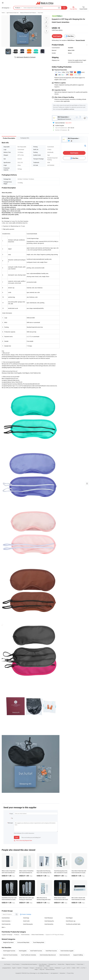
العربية (63, 968)
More (3, 958)
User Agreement (54, 973)
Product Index (80, 964)
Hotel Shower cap (70, 921)
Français (32, 968)
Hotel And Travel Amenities (10, 955)
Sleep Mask (40, 12)
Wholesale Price (52, 964)
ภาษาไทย (83, 968)
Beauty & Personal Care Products (28, 12)
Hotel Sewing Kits (49, 921)
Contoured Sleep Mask (23, 942)
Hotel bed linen (6, 918)
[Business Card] (85, 145)
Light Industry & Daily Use (12, 12)
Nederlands (57, 968)
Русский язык (39, 968)
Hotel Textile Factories (36, 951)
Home (3, 12)
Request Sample (80, 40)
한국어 (68, 968)
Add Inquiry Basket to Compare (26, 57)
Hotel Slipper (69, 918)
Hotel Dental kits (48, 924)
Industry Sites (61, 964)
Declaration (62, 973)
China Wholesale (43, 964)
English (14, 968)
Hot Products (7, 964)
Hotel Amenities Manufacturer (48, 955)
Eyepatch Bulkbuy (78, 955)
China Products (15, 964)
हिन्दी (78, 968)
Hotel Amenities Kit (65, 955)
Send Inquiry (57, 36)
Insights (48, 966)
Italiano (46, 968)
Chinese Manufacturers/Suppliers (29, 964)
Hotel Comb (26, 921)
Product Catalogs (26, 914)
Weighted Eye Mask (8, 942)
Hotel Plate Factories (51, 951)
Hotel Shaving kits (28, 924)
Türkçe (36, 969)
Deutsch (51, 968)
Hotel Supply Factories (9, 951)
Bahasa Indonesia (50, 969)
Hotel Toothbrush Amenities (28, 955)
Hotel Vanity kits (6, 924)
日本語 (73, 968)
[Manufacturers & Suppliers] (44, 3)
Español (19, 968)
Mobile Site (41, 966)
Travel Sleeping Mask (38, 942)
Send (16, 837)
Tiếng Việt (41, 969)
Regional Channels (70, 964)
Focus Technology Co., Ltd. (33, 973)
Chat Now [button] (71, 36)
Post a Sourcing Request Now (23, 840)
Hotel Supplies (23, 951)
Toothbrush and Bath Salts (73, 924)
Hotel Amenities (6, 921)
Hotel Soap (26, 918)
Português (25, 968)
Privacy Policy (70, 973)
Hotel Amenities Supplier (67, 951)
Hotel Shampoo (48, 918)
